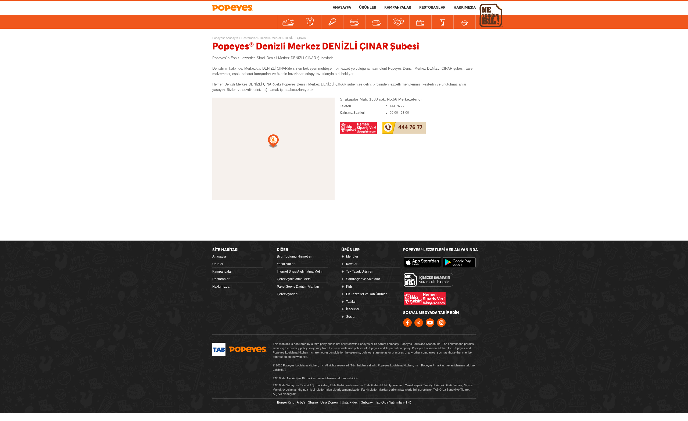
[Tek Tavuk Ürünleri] (332, 22)
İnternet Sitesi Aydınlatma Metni (299, 271)
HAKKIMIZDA (465, 7)
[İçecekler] (442, 22)
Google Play (461, 262)
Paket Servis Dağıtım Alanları (298, 286)
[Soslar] (464, 22)
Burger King (286, 402)
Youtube (430, 322)
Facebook (407, 322)
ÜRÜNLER (367, 7)
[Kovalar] (310, 22)
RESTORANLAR (432, 7)
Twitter (418, 322)
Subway (367, 402)
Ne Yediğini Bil (428, 280)
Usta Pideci (350, 402)
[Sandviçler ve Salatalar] (354, 22)
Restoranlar (221, 279)
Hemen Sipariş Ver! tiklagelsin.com (425, 298)
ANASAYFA (342, 7)
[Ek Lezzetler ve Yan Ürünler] (398, 22)
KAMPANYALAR (397, 7)
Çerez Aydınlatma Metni (294, 279)
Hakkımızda (221, 286)
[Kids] (376, 22)
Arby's (301, 402)
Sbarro (313, 402)
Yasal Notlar (286, 264)
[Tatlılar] (420, 22)
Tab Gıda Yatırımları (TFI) (393, 402)
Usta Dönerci (329, 402)
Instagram (441, 322)
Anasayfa (219, 256)
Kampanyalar (222, 271)
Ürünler (217, 264)
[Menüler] (288, 22)
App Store (422, 262)
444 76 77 (410, 127)
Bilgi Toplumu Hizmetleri (294, 256)
